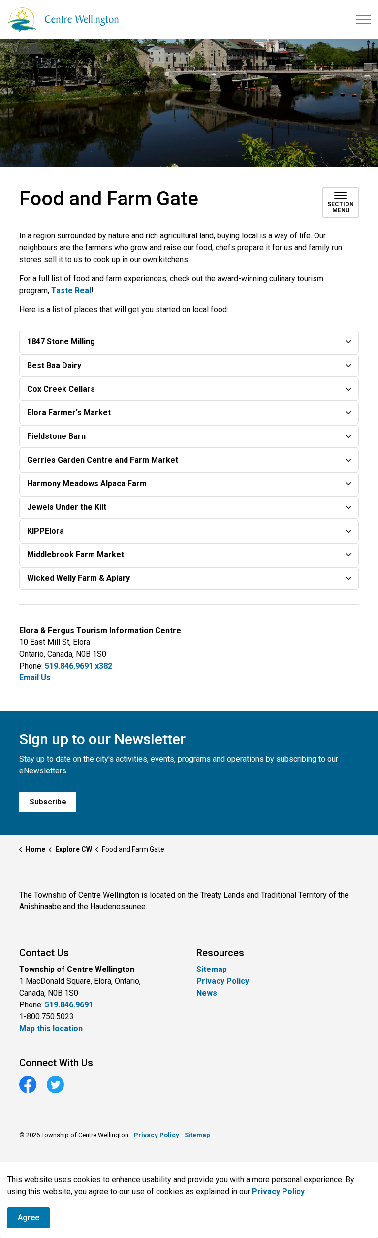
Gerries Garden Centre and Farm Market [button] (102, 460)
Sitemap (211, 969)
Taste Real (71, 290)
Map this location (51, 1028)
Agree (28, 1217)
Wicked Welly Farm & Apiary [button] (78, 578)
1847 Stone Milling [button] (61, 341)
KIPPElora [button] (45, 530)
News (206, 993)
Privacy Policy (278, 1191)
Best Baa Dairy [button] (54, 365)
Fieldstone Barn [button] (56, 436)
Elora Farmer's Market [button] (69, 412)
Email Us (35, 677)
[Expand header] (363, 19)
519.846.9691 (69, 1004)
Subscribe (48, 801)
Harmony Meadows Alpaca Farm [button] (87, 483)
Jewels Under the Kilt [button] (66, 507)
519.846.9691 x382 (78, 665)
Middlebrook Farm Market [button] (75, 554)
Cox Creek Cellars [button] (61, 389)
